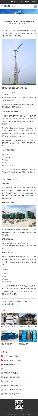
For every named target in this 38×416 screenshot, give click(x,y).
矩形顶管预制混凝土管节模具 (12, 356)
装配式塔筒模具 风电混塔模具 (12, 377)
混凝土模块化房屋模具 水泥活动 (12, 360)
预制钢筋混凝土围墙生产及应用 (17, 301)
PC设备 (20, 1)
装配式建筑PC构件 (13, 304)
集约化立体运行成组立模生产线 (12, 389)
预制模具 (26, 1)
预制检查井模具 (8, 368)
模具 (35, 118)
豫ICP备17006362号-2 (27, 414)
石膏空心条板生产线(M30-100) (12, 394)
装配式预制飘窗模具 (9, 364)
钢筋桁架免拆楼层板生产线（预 (12, 385)
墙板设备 (13, 1)
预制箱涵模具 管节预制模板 (11, 373)
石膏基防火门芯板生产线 (10, 381)
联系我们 (33, 1)
